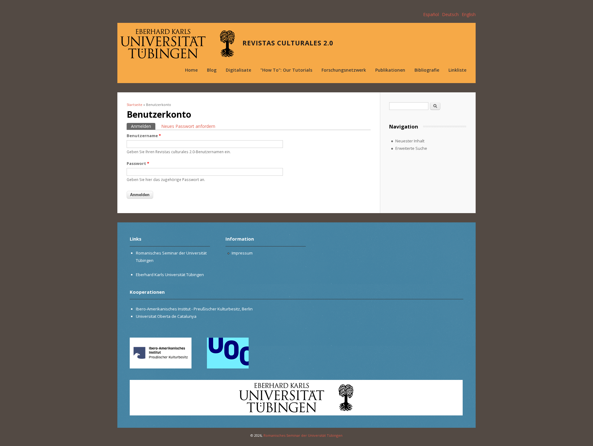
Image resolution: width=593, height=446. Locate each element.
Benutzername (144, 135)
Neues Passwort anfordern (188, 126)
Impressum (242, 253)
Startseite (134, 104)
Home (191, 70)
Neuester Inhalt (409, 141)
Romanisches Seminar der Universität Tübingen (303, 435)
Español (431, 14)
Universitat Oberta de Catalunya (166, 316)
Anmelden (143, 126)
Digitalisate (238, 70)
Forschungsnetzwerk (344, 70)
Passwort (138, 163)
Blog (212, 70)
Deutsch (450, 14)
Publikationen (390, 70)
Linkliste (457, 70)
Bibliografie (426, 70)
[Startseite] (177, 43)
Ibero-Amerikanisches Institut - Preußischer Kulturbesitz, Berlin (194, 309)
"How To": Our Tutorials (286, 70)
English (469, 14)
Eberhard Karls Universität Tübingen (170, 274)
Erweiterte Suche (411, 148)
